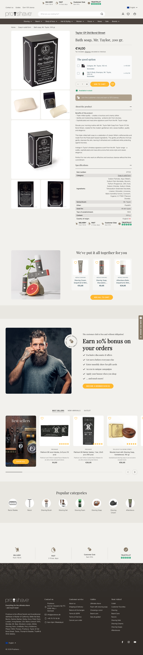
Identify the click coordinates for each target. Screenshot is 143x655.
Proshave (54, 449)
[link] (103, 97)
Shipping (87, 52)
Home (13, 27)
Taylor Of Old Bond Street (90, 32)
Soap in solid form (24, 27)
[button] (141, 327)
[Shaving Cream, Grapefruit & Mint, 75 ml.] (80, 267)
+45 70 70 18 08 (53, 618)
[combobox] (71, 14)
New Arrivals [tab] (74, 410)
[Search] (102, 14)
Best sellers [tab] (58, 410)
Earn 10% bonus (28, 7)
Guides (18, 7)
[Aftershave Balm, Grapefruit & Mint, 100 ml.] (122, 267)
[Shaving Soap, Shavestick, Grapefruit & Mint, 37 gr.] (101, 267)
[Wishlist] (128, 14)
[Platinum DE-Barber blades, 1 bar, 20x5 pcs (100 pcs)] (88, 431)
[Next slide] (134, 472)
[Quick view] (85, 264)
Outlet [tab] (87, 410)
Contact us (9, 7)
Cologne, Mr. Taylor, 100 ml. (97, 66)
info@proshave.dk (53, 615)
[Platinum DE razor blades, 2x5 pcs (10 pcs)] (54, 431)
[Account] (123, 14)
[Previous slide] (128, 472)
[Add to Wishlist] (112, 84)
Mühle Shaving (80, 277)
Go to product (90, 68)
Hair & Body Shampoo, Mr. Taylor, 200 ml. (99, 73)
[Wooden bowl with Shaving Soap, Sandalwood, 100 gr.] (122, 431)
